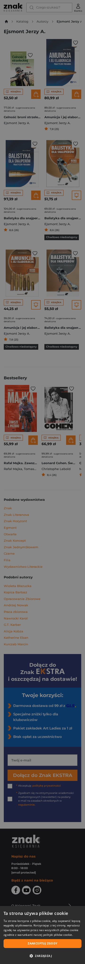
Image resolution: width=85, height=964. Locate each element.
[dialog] (42, 935)
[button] (42, 956)
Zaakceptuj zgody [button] (42, 943)
